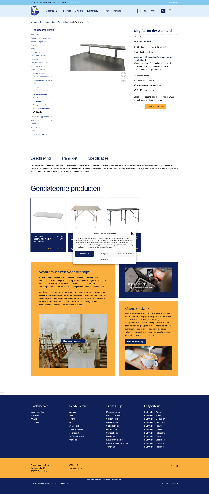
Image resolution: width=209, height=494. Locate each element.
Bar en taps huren (114, 415)
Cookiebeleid (103, 259)
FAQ (106, 11)
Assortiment (51, 11)
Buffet (33, 49)
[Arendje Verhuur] (37, 11)
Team (71, 415)
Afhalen (34, 419)
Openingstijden (37, 412)
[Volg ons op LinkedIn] (176, 466)
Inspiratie (67, 11)
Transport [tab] (69, 158)
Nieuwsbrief (74, 433)
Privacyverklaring (117, 479)
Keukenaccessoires (40, 91)
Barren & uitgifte (37, 42)
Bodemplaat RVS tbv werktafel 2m (42, 240)
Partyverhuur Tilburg (153, 426)
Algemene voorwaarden (94, 479)
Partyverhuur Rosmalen (154, 447)
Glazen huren (112, 429)
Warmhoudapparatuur (41, 108)
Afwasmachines (39, 73)
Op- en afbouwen (76, 429)
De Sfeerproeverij (76, 436)
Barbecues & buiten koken (41, 38)
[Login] (176, 10)
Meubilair (34, 127)
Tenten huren (112, 447)
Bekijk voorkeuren (124, 254)
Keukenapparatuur (48, 22)
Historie (72, 419)
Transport (35, 422)
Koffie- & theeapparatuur (40, 120)
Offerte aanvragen (156, 107)
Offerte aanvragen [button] (55, 248)
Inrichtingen (35, 66)
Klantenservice (94, 11)
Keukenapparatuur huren (117, 443)
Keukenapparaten (40, 94)
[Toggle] (41, 34)
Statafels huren (112, 426)
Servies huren (112, 433)
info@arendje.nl (173, 2)
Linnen (33, 124)
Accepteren (84, 254)
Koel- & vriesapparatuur (40, 117)
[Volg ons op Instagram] (171, 466)
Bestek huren (112, 422)
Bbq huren (110, 436)
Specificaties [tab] (98, 158)
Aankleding (35, 34)
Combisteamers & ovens (42, 80)
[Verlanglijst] (123, 81)
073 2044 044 (74, 465)
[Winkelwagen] (170, 10)
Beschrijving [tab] (41, 158)
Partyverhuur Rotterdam (154, 433)
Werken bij (117, 11)
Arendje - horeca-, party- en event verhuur (54, 483)
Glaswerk (34, 59)
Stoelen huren (112, 419)
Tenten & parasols (38, 134)
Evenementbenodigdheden (41, 56)
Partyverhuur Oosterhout (154, 440)
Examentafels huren (114, 440)
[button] (132, 233)
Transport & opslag (40, 105)
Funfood (36, 87)
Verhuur (34, 22)
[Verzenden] (163, 11)
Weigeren (104, 254)
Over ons (79, 11)
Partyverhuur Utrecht (153, 429)
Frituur (35, 84)
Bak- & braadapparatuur (42, 77)
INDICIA (175, 483)
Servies (33, 131)
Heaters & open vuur (39, 63)
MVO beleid (74, 426)
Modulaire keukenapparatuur (44, 98)
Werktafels (62, 22)
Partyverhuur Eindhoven (154, 419)
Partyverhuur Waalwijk (153, 412)
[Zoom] (123, 74)
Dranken (34, 52)
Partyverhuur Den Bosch (154, 422)
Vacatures (73, 440)
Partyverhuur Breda (152, 415)
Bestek (33, 45)
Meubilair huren (113, 412)
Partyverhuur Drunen (153, 436)
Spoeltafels (37, 101)
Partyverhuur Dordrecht (154, 443)
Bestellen (35, 415)
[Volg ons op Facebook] (165, 466)
